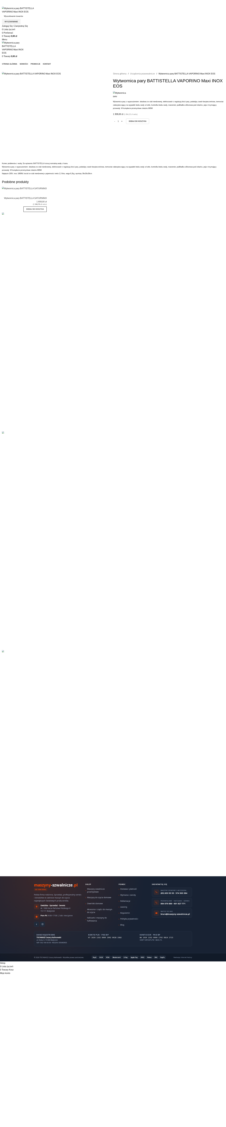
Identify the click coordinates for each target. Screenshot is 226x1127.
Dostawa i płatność (128, 889)
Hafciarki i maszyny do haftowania (97, 919)
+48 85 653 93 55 (10, 5)
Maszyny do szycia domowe (99, 897)
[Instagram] (42, 924)
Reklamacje (125, 901)
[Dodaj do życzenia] (43, 193)
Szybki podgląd (36, 193)
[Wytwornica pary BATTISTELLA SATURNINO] (24, 188)
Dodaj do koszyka (137, 121)
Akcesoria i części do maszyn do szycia (99, 910)
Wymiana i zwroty (128, 895)
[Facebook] (36, 924)
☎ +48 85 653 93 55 (11, 2)
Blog (122, 925)
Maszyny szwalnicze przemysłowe (96, 890)
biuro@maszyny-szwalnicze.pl (36, 5)
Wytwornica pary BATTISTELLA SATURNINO (25, 198)
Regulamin (125, 913)
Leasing (123, 907)
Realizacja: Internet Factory (183, 957)
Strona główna (120, 74)
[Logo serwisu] (21, 10)
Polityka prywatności (129, 919)
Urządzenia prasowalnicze (142, 74)
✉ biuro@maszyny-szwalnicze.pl (40, 2)
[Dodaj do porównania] (29, 193)
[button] (35, 209)
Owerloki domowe (95, 903)
